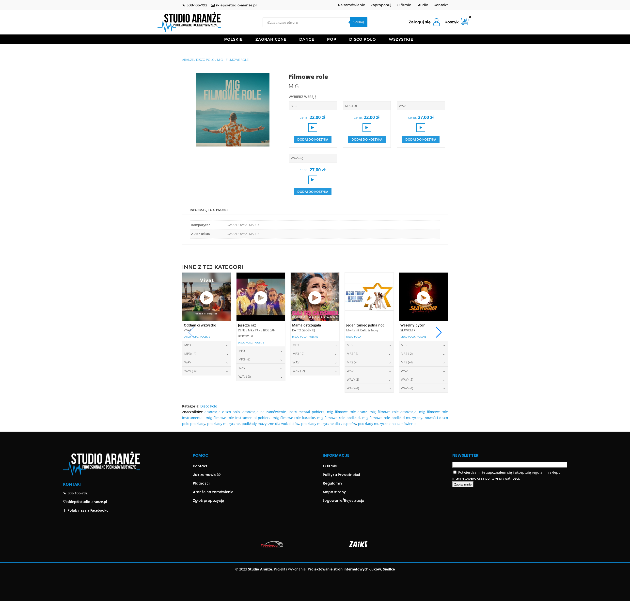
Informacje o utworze (209, 210)
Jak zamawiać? (207, 474)
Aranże (188, 59)
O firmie (404, 5)
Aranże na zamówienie (213, 491)
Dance (306, 40)
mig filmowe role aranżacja (393, 411)
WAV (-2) (299, 371)
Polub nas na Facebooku (87, 510)
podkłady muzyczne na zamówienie (387, 423)
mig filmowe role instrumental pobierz (238, 417)
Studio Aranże (260, 569)
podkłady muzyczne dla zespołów (328, 423)
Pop (331, 40)
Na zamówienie (351, 5)
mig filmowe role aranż (347, 411)
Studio (422, 5)
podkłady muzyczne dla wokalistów (270, 423)
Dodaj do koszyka (312, 139)
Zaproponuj (381, 5)
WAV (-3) (297, 158)
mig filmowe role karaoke (294, 417)
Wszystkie (401, 40)
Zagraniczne (270, 40)
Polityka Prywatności (341, 474)
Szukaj (358, 22)
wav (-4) (190, 371)
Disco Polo (362, 40)
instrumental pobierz (306, 411)
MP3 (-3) (351, 105)
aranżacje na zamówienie (264, 411)
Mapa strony (334, 491)
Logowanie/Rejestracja (343, 500)
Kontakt (441, 5)
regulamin (540, 472)
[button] (439, 332)
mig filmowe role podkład (338, 417)
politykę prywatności (502, 478)
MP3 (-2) (298, 353)
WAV (402, 105)
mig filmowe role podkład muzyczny (392, 417)
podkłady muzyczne (223, 423)
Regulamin (332, 483)
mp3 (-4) (190, 353)
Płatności (201, 483)
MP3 (294, 105)
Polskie (233, 40)
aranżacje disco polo (222, 411)
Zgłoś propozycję (208, 500)
